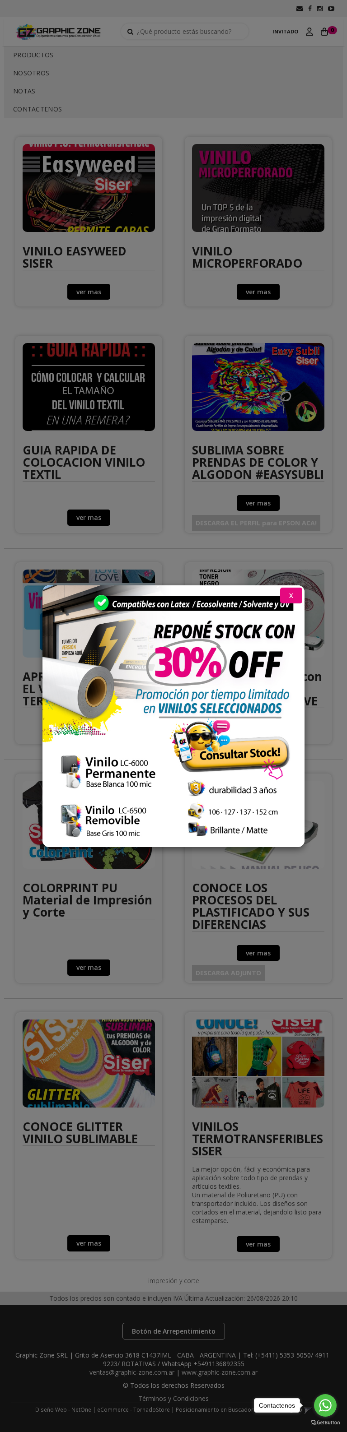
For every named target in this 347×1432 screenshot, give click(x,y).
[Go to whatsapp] (325, 1405)
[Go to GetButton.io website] (325, 1423)
